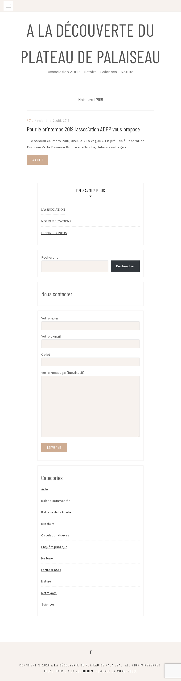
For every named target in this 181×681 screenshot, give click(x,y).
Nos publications (56, 221)
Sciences (48, 604)
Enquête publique (54, 547)
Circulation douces (55, 535)
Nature (46, 581)
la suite (37, 160)
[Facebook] (91, 652)
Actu (30, 120)
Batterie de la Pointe (56, 512)
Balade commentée (55, 501)
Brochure (47, 524)
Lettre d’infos (54, 233)
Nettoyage (49, 593)
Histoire (47, 558)
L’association (53, 209)
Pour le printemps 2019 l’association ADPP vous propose (83, 129)
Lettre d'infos (51, 570)
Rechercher (50, 257)
